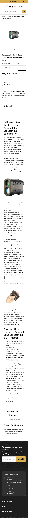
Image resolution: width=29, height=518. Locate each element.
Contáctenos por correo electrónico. (13, 492)
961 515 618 (14, 1)
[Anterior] (3, 49)
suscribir (21, 459)
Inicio (3, 16)
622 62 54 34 (23, 1)
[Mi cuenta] (22, 6)
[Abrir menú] (3, 6)
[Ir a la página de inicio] (12, 6)
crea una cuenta (13, 433)
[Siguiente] (24, 49)
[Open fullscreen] (14, 35)
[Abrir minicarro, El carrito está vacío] (24, 6)
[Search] (24, 11)
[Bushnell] (8, 106)
